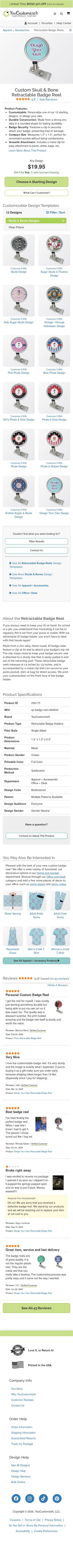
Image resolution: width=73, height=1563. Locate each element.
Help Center (64, 23)
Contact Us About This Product (36, 835)
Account (32, 23)
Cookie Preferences (45, 1531)
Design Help (18, 1471)
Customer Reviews (22, 1400)
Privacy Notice (53, 1520)
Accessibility (23, 1531)
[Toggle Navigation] (55, 14)
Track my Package (22, 1444)
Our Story (17, 1388)
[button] (67, 13)
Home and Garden (48, 873)
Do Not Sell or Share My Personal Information (36, 1525)
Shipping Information (23, 1432)
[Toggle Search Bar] (61, 14)
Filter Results (36, 541)
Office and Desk (56, 876)
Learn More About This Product (27, 150)
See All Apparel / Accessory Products (36, 960)
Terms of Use (33, 1520)
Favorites (47, 23)
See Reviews (44, 99)
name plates (37, 884)
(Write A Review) (58, 985)
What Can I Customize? (36, 192)
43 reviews (61, 978)
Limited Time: (37, 3)
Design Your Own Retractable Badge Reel (33, 1092)
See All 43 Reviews (36, 1308)
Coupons (15, 1520)
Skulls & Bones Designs (27, 220)
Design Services (20, 1476)
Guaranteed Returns (23, 1438)
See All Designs (20, 1465)
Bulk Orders (18, 1482)
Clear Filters (16, 227)
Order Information (21, 1427)
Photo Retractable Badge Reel (27, 1038)
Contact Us (36, 550)
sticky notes (58, 884)
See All (30, 585)
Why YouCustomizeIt (23, 1394)
